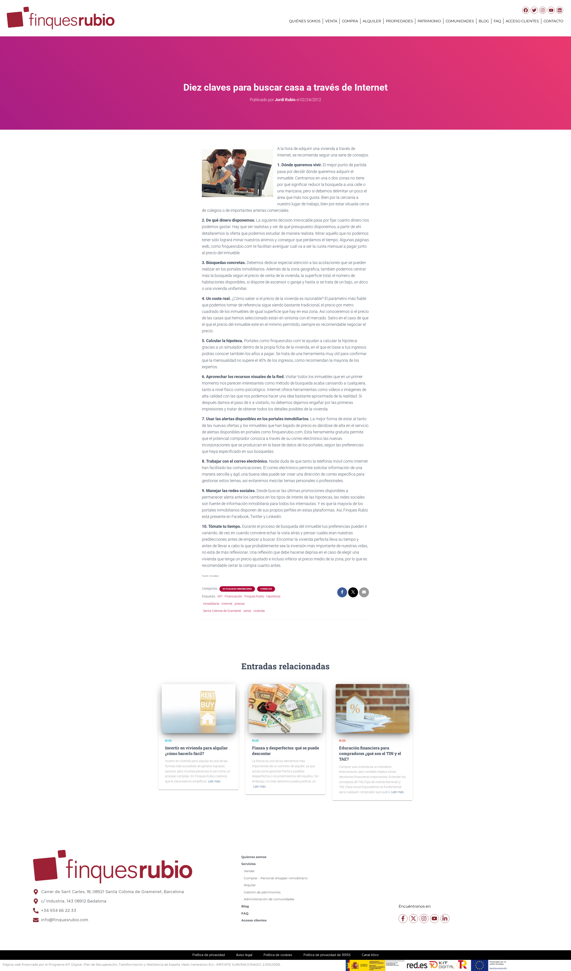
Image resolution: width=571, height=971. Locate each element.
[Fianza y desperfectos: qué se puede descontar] (285, 708)
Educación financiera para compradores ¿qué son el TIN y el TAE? (370, 753)
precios (240, 603)
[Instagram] (542, 10)
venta (247, 611)
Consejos (266, 589)
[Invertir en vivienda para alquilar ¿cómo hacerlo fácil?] (198, 708)
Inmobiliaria (211, 603)
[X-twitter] (413, 918)
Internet (226, 603)
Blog (168, 740)
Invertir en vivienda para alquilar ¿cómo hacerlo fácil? (196, 750)
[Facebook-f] (403, 918)
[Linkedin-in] (445, 918)
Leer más (214, 781)
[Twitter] (534, 10)
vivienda (259, 611)
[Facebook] (525, 10)
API (219, 596)
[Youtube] (551, 10)
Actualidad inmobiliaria (237, 589)
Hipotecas (273, 596)
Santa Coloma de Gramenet (222, 611)
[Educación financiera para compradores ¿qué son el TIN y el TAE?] (372, 708)
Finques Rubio (254, 596)
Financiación (233, 596)
